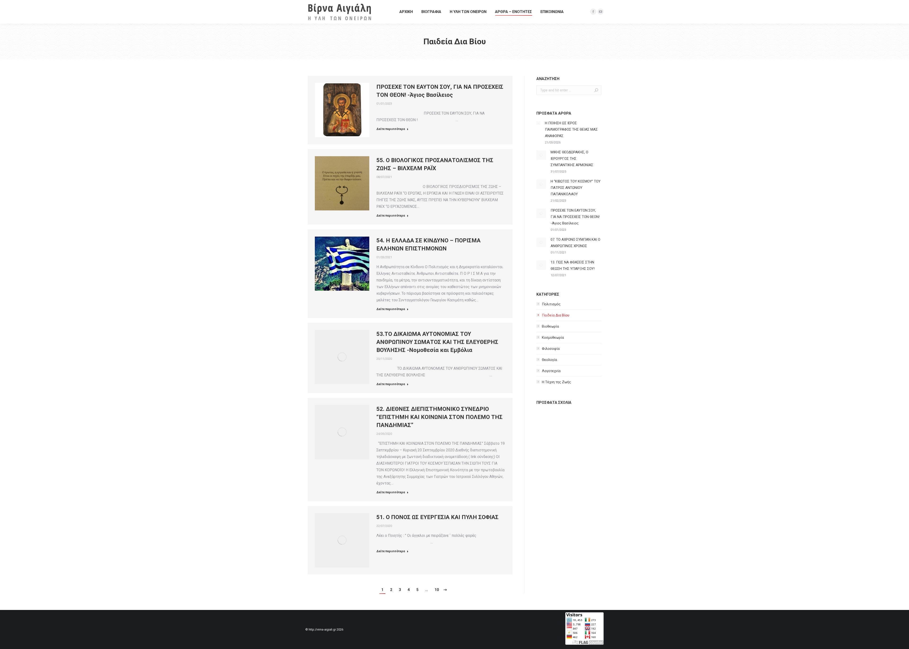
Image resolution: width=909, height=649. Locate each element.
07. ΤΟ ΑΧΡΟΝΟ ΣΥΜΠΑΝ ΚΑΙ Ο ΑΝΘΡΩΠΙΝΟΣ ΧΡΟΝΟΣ (575, 242)
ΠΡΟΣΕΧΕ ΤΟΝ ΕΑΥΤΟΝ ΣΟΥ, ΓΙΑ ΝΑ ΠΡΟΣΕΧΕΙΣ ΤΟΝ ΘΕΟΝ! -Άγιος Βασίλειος (439, 91)
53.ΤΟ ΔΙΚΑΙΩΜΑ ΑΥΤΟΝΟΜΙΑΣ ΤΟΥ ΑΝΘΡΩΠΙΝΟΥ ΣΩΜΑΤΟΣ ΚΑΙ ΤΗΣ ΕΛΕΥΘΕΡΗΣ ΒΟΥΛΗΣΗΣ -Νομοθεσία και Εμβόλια (437, 342)
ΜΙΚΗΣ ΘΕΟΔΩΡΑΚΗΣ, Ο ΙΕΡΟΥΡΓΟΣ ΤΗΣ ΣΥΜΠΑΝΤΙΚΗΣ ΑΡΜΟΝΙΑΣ (572, 158)
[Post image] (538, 123)
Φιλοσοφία (551, 349)
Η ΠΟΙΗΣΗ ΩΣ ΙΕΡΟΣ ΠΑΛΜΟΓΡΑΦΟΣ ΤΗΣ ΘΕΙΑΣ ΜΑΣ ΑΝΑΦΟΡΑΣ (571, 129)
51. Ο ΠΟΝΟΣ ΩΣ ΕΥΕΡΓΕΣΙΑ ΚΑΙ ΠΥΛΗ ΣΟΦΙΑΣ (437, 517)
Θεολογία (549, 360)
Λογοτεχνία (551, 371)
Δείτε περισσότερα (390, 129)
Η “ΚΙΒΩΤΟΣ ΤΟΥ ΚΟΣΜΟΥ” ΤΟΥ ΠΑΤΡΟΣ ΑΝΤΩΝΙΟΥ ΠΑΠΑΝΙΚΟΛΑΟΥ (576, 187)
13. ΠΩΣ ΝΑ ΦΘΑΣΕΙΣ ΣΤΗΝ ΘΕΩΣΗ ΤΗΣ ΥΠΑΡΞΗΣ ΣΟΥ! (573, 265)
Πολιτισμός (551, 304)
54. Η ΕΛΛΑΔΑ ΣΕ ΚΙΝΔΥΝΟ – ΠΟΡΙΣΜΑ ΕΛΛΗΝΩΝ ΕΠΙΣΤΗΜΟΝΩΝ (428, 244)
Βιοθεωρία (550, 326)
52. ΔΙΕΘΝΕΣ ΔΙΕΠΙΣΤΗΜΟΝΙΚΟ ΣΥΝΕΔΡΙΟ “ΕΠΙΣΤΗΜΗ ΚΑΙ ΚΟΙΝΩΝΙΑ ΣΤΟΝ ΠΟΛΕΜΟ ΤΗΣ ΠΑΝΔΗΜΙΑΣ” (439, 417)
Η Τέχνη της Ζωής (556, 382)
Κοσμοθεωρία (553, 337)
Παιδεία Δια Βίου (555, 315)
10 (437, 589)
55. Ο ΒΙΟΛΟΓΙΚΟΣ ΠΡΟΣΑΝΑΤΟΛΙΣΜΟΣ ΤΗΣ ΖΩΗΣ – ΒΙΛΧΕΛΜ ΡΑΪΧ (434, 164)
